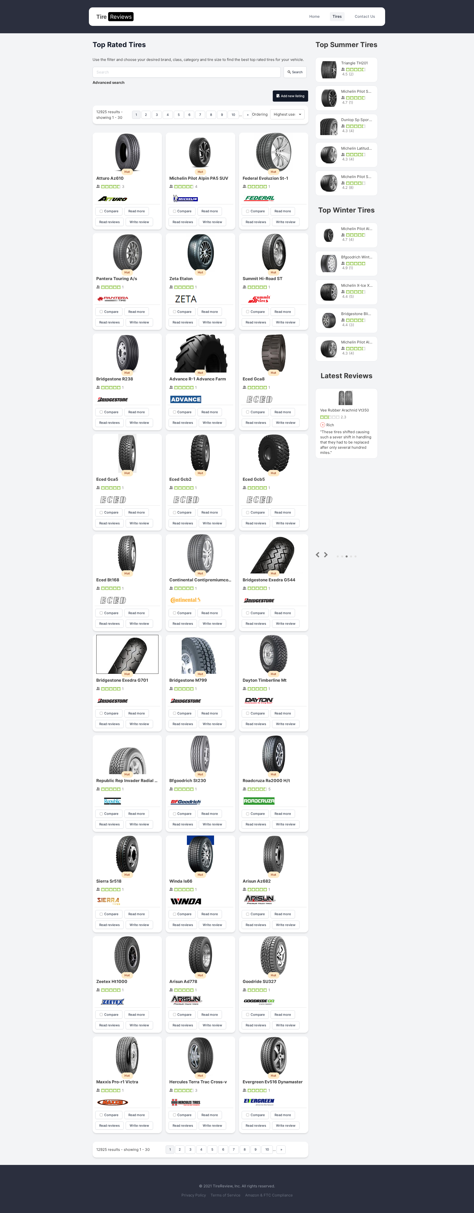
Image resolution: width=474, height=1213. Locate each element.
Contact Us (365, 16)
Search (297, 72)
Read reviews (109, 222)
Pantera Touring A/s (116, 278)
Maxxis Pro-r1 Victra (117, 1081)
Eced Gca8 (254, 378)
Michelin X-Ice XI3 (357, 285)
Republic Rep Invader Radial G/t (128, 780)
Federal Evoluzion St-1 (265, 178)
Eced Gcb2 (180, 479)
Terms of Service (226, 1195)
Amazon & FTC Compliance (269, 1195)
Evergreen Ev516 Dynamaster (273, 1081)
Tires (337, 16)
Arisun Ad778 (183, 981)
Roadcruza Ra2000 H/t (266, 780)
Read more (136, 211)
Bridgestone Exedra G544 (269, 579)
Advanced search (108, 82)
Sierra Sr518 (108, 881)
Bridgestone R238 (114, 378)
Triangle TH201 (354, 63)
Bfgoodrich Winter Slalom (363, 257)
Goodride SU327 (259, 981)
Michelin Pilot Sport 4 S (362, 91)
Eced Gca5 (107, 479)
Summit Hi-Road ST (262, 278)
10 (233, 115)
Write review (139, 222)
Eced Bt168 (107, 579)
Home (314, 16)
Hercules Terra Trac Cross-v (198, 1081)
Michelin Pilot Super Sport (364, 176)
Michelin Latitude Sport (361, 148)
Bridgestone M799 (188, 680)
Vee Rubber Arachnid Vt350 (344, 410)
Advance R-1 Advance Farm (197, 378)
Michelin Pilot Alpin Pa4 (362, 342)
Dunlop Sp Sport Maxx (360, 119)
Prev (318, 554)
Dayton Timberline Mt (265, 680)
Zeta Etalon (181, 278)
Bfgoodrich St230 (187, 780)
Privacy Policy (194, 1195)
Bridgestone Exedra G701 (122, 680)
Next (325, 554)
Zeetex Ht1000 (111, 981)
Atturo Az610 (110, 178)
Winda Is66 (180, 881)
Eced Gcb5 (254, 479)
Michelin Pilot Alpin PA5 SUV (198, 178)
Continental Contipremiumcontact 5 (206, 579)
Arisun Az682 (257, 881)
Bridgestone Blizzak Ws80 (364, 313)
